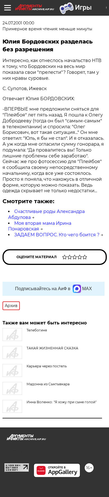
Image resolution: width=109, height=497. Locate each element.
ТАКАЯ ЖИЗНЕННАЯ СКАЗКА (52, 348)
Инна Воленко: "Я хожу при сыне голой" (61, 402)
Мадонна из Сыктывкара (48, 384)
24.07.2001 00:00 (18, 23)
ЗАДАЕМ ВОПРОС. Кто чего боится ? (56, 234)
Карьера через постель (47, 366)
